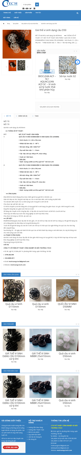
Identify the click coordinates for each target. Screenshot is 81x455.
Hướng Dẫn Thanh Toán (36, 430)
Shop (8, 23)
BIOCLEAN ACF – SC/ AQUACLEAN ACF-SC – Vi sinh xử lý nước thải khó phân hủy (47, 82)
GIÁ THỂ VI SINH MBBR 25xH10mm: (40, 355)
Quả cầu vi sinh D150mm (40, 305)
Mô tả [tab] (8, 115)
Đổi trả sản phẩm (33, 432)
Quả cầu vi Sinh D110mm (13, 305)
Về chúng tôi (32, 439)
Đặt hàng (6, 17)
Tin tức (38, 12)
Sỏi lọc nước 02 (67, 76)
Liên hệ (16, 17)
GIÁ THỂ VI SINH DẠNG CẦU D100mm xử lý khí (14, 356)
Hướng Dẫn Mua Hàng (35, 427)
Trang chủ (7, 12)
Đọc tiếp (47, 92)
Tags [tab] (36, 115)
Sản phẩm (28, 12)
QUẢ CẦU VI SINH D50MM (67, 305)
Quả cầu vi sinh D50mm (67, 355)
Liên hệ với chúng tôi (35, 437)
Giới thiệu (18, 12)
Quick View (47, 63)
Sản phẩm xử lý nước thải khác (29, 23)
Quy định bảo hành (34, 434)
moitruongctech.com (18, 265)
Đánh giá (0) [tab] (22, 115)
